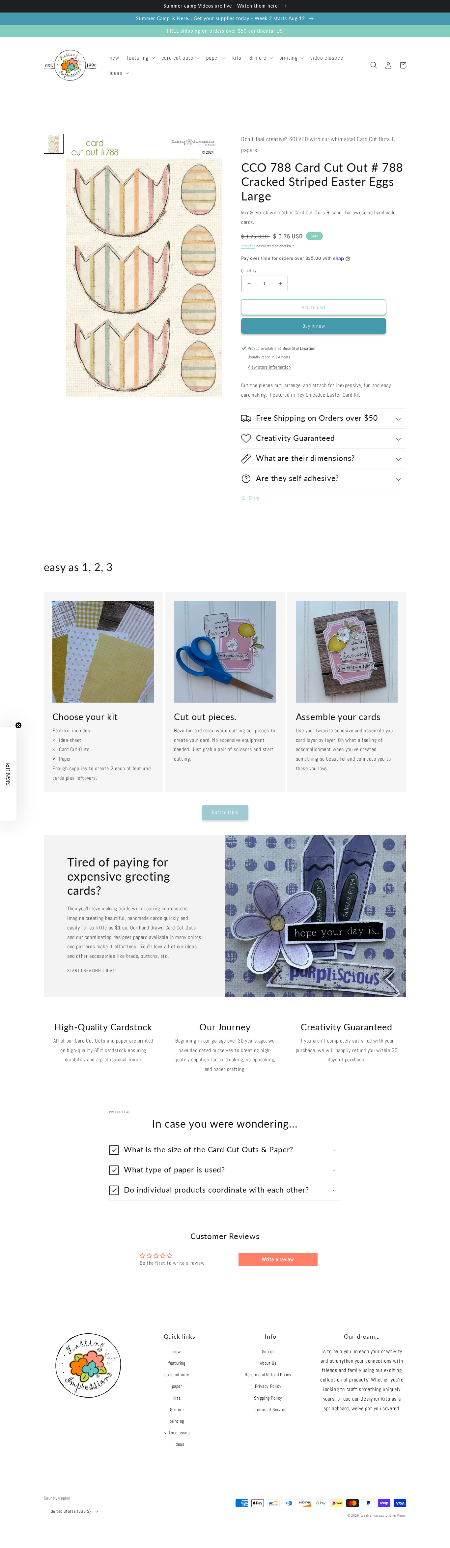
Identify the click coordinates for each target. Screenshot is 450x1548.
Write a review (278, 1259)
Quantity (248, 270)
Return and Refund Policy (268, 1375)
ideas (179, 1444)
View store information (269, 367)
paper (177, 1386)
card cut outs (176, 1375)
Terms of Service (271, 1409)
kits (177, 1398)
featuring (176, 1363)
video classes (177, 1433)
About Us (268, 1363)
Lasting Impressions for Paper (383, 1515)
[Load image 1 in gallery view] (53, 143)
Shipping (248, 246)
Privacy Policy (268, 1386)
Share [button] (254, 498)
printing (177, 1421)
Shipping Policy (268, 1398)
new (177, 1351)
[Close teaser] (18, 725)
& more (177, 1409)
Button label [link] (225, 812)
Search (268, 1351)
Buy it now (313, 326)
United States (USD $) (71, 1511)
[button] (140, 57)
